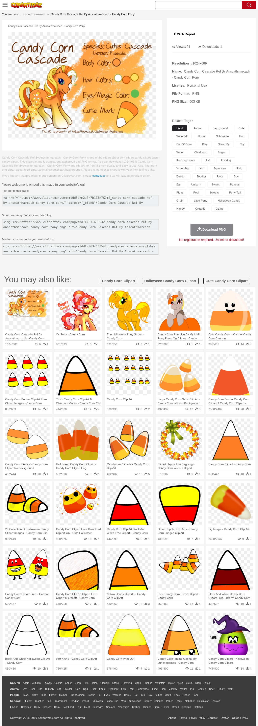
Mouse (183, 689)
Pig (192, 689)
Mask (26, 695)
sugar (221, 152)
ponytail (235, 184)
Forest (207, 683)
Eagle (102, 689)
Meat (87, 707)
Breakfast (26, 707)
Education (97, 701)
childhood (200, 152)
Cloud (189, 683)
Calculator (203, 701)
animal (198, 128)
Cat (59, 689)
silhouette (222, 136)
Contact (212, 717)
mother (63, 695)
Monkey (173, 689)
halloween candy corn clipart (170, 281)
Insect (155, 689)
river (220, 176)
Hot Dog (198, 707)
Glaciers (104, 683)
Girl (143, 695)
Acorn (26, 683)
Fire (86, 683)
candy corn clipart (118, 281)
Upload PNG (240, 717)
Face (177, 695)
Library (148, 701)
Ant (25, 689)
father (158, 695)
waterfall (181, 136)
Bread (175, 707)
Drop (198, 683)
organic (200, 208)
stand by (224, 144)
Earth (78, 683)
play (205, 144)
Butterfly (49, 689)
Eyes (107, 695)
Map (123, 701)
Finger (186, 695)
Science (158, 701)
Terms (183, 717)
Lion (163, 689)
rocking (226, 160)
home (127, 695)
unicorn (196, 184)
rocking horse (185, 160)
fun (241, 136)
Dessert (47, 707)
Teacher (39, 701)
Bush (180, 683)
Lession (215, 701)
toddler (201, 176)
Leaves (48, 683)
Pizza (157, 707)
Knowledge (135, 701)
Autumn (36, 683)
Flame (94, 683)
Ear (99, 695)
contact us (98, 175)
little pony (200, 200)
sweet (216, 184)
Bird (40, 689)
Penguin (201, 689)
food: (14, 707)
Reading (74, 701)
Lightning (127, 683)
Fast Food (68, 707)
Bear (32, 689)
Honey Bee (142, 689)
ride (239, 168)
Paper (169, 701)
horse (202, 136)
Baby (35, 695)
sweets (214, 192)
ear (178, 184)
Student (28, 701)
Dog (85, 689)
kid (202, 168)
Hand (195, 695)
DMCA (225, 717)
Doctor (91, 695)
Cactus (58, 683)
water (180, 152)
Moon (138, 683)
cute (241, 128)
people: (15, 694)
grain (179, 200)
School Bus (112, 701)
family (52, 695)
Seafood (110, 707)
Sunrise (148, 683)
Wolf (230, 689)
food (179, 128)
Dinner (147, 707)
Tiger (211, 689)
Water (171, 683)
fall (208, 160)
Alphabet (190, 701)
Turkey (221, 689)
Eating (166, 707)
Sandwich (98, 707)
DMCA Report (184, 34)
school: (15, 700)
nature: (15, 682)
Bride (43, 695)
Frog (131, 689)
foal (196, 192)
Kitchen (136, 707)
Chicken (68, 689)
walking (116, 695)
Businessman (77, 695)
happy (180, 208)
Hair (136, 695)
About (172, 717)
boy (236, 176)
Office (179, 701)
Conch (68, 683)
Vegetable (123, 707)
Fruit (79, 707)
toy (242, 144)
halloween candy (229, 200)
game (220, 208)
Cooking (186, 707)
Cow (77, 689)
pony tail (235, 192)
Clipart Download (34, 14)
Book (49, 701)
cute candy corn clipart (227, 281)
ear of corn (184, 144)
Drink (57, 707)
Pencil (85, 701)
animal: (15, 688)
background (220, 128)
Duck (93, 689)
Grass (115, 683)
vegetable (182, 168)
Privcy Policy (197, 717)
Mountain (160, 683)
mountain (220, 168)
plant (179, 192)
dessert (181, 176)
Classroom (61, 701)
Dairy (37, 707)
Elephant (113, 689)
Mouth (168, 695)
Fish (123, 689)
